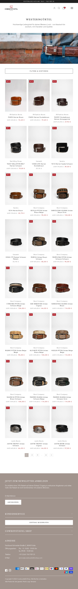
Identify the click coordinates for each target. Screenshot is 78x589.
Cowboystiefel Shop (18, 531)
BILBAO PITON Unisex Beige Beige (15, 351)
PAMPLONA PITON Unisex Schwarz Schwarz (62, 258)
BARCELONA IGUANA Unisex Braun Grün (62, 211)
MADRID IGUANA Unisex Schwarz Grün (62, 398)
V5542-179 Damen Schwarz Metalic (16, 258)
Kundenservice (15, 514)
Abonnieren (13, 502)
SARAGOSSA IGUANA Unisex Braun (62, 305)
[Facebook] (6, 570)
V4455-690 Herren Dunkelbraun (39, 165)
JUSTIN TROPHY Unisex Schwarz (16, 445)
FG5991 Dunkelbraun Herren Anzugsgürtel (62, 118)
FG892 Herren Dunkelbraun (39, 117)
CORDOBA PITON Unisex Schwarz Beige (15, 305)
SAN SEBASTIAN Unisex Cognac (39, 305)
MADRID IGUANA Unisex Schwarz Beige (39, 398)
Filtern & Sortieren (39, 71)
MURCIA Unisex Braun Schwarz (39, 258)
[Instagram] (10, 570)
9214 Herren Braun (16, 210)
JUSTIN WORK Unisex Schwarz (62, 445)
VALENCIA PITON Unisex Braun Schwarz (16, 398)
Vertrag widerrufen (39, 522)
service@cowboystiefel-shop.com (30, 558)
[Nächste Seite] (51, 455)
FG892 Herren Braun (16, 117)
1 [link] (26, 455)
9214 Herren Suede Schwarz (62, 164)
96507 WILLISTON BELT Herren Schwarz (16, 165)
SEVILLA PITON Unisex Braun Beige (39, 211)
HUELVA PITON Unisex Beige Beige (62, 351)
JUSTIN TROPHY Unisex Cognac (39, 445)
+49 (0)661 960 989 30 (27, 554)
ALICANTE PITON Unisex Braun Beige (39, 351)
